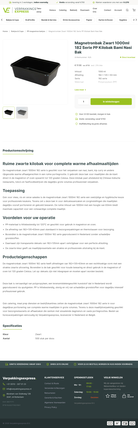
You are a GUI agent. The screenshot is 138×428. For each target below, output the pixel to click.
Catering (63, 10)
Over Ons (95, 10)
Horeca (52, 10)
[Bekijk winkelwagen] (134, 10)
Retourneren (49, 393)
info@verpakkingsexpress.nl (18, 389)
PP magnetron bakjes (36, 31)
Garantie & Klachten (53, 397)
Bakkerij (73, 10)
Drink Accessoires (71, 20)
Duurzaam (84, 10)
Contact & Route (51, 383)
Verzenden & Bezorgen (54, 388)
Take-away (39, 10)
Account (118, 10)
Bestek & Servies (48, 20)
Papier (89, 20)
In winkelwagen (111, 101)
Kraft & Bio (30, 20)
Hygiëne (123, 20)
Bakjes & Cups (12, 20)
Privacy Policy (50, 407)
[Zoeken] (127, 10)
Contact (107, 10)
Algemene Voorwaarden (54, 402)
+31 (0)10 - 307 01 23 (16, 384)
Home (5, 31)
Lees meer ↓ (80, 90)
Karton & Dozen (106, 20)
